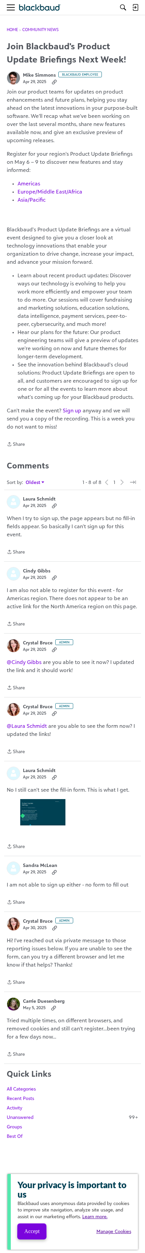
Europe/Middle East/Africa (50, 191)
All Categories (21, 1089)
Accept (31, 1231)
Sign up (72, 410)
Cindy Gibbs (36, 570)
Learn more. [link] (95, 1216)
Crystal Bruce (38, 642)
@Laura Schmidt (27, 725)
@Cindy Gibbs (24, 662)
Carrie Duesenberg (44, 1001)
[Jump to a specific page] (132, 482)
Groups (14, 1126)
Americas (29, 183)
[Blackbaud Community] (40, 7)
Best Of (15, 1136)
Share (16, 444)
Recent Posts (20, 1098)
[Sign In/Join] (135, 7)
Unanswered (72, 1117)
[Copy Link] (54, 82)
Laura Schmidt (39, 499)
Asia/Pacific (32, 199)
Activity (14, 1107)
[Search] (123, 7)
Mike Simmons (39, 75)
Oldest (33, 482)
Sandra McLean (40, 865)
